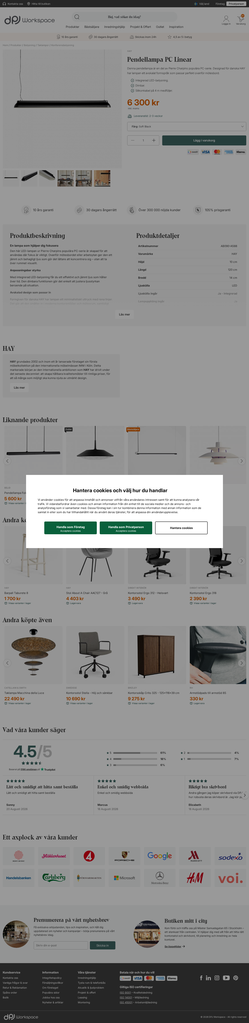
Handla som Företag (71, 528)
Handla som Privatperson (126, 528)
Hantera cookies (181, 528)
